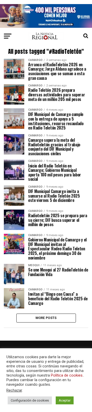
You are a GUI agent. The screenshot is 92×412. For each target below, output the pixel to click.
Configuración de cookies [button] (30, 400)
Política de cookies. (67, 375)
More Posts (46, 318)
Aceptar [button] (65, 400)
